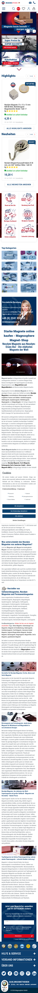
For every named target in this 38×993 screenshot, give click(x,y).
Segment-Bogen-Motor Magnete (16, 632)
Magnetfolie (28, 634)
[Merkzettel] (23, 9)
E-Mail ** (7, 921)
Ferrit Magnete (17, 630)
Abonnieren (18, 936)
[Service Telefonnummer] (34, 3)
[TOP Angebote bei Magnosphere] (18, 9)
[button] (28, 31)
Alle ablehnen (19, 516)
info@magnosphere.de (11, 322)
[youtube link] (16, 973)
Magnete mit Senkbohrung (16, 628)
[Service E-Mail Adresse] (30, 3)
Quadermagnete (15, 400)
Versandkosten (19, 122)
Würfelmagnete (24, 400)
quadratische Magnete (14, 637)
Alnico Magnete (17, 626)
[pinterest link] (28, 973)
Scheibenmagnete (25, 397)
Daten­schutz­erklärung (9, 489)
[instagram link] (22, 973)
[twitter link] (4, 973)
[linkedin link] (34, 973)
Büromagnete (11, 634)
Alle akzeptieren (19, 506)
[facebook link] (10, 973)
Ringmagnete (5, 402)
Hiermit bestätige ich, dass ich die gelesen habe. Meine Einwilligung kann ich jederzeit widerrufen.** (18, 928)
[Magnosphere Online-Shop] (11, 3)
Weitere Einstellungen (19, 520)
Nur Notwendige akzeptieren (19, 511)
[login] (29, 9)
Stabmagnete (6, 400)
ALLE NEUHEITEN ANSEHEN (19, 184)
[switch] (5, 990)
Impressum (21, 489)
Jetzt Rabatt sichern (11, 63)
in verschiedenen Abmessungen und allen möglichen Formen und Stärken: (19, 395)
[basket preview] (34, 9)
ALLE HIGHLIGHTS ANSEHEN (19, 128)
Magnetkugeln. (16, 402)
